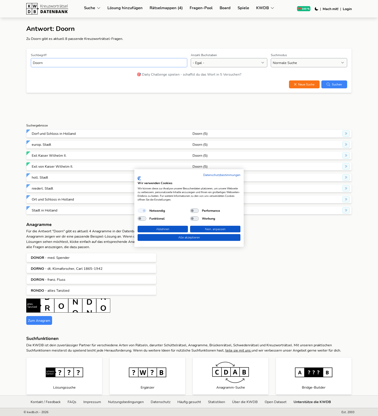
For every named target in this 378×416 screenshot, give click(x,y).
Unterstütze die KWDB (312, 402)
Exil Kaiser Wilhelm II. (49, 155)
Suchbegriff (39, 55)
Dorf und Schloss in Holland (54, 133)
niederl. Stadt (42, 188)
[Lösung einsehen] (346, 133)
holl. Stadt (40, 177)
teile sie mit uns (238, 350)
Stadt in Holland (44, 210)
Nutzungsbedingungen (126, 402)
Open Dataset (276, 402)
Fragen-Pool (201, 7)
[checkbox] (142, 210)
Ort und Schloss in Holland (53, 199)
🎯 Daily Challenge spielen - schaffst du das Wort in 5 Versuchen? (189, 74)
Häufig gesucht (189, 402)
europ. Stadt (41, 144)
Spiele (243, 7)
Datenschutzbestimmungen (221, 175)
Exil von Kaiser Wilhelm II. (52, 166)
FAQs (72, 402)
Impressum (92, 402)
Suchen (337, 84)
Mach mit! (330, 9)
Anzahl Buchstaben (204, 55)
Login (347, 9)
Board (225, 7)
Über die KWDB (245, 402)
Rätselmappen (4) (166, 7)
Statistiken (216, 402)
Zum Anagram (39, 320)
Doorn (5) (200, 133)
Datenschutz (160, 402)
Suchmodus (279, 55)
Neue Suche (306, 84)
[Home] (53, 9)
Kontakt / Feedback (46, 402)
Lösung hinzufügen (125, 7)
